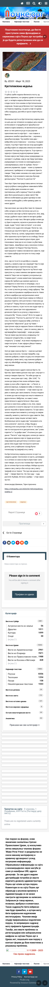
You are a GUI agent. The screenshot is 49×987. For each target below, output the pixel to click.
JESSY (11, 81)
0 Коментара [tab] (13, 556)
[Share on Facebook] (4, 543)
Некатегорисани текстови (25, 684)
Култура (25, 632)
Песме (25, 680)
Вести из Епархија (25, 653)
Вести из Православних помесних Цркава (26, 656)
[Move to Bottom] (39, 983)
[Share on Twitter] (13, 543)
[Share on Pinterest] (17, 543)
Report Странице (16, 512)
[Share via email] (9, 543)
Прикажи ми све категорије (24, 725)
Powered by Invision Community (24, 983)
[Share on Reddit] (22, 543)
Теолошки (25, 677)
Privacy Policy (16, 977)
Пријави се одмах (24, 594)
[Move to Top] (45, 983)
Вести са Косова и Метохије (25, 660)
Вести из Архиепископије (25, 650)
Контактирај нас (31, 977)
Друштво (25, 629)
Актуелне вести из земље (25, 626)
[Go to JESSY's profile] (7, 75)
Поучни (25, 674)
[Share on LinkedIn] (26, 543)
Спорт (25, 636)
